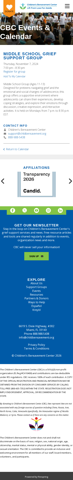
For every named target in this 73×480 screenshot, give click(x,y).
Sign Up (34, 256)
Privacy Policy (36, 345)
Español (36, 306)
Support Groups (36, 287)
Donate (9, 11)
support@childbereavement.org (27, 133)
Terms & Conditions (36, 348)
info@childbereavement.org (36, 337)
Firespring (43, 476)
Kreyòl (36, 310)
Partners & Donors (36, 298)
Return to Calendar (17, 149)
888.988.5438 (41, 334)
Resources (36, 294)
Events (36, 291)
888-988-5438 (16, 137)
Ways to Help (36, 302)
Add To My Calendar (14, 76)
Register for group (14, 71)
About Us (36, 283)
